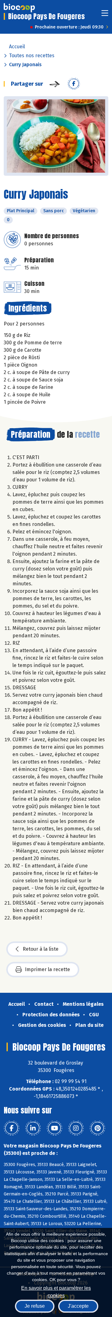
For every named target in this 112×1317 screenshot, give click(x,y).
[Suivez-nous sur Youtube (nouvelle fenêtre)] (54, 1128)
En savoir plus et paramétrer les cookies (56, 1291)
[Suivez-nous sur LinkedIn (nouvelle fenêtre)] (33, 1128)
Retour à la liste (40, 949)
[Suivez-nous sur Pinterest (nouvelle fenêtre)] (97, 1128)
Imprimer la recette (47, 969)
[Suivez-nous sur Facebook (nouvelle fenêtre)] (11, 1128)
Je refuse (35, 1306)
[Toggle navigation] (104, 15)
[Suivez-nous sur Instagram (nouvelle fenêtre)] (76, 1128)
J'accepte (78, 1306)
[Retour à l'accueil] (19, 7)
